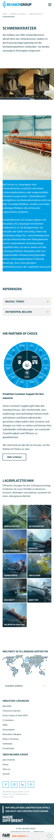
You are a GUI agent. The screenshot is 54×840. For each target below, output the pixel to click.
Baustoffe (7, 706)
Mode (5, 724)
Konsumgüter (9, 729)
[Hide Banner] (49, 836)
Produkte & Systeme (18, 14)
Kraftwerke (7, 743)
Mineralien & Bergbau (12, 734)
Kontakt (6, 773)
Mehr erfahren (14, 457)
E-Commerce (8, 720)
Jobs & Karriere (9, 759)
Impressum (39, 831)
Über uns (6, 769)
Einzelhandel (8, 748)
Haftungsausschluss (20, 831)
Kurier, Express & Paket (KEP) (15, 715)
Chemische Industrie (11, 710)
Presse (5, 764)
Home (5, 14)
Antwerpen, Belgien (18, 311)
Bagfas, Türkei (14, 301)
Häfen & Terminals (11, 738)
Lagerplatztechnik (35, 14)
